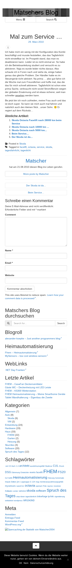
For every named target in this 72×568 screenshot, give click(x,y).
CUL (55, 465)
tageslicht (26, 150)
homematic (59, 478)
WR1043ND (28, 500)
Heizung (12, 441)
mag (37, 482)
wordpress (18, 501)
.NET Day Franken (15, 370)
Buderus (48, 466)
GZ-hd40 (8, 478)
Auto (7, 414)
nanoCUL (20, 486)
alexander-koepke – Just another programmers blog (32, 338)
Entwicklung (11, 425)
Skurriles (9, 445)
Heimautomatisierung (30, 477)
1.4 (17, 466)
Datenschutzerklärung (41, 563)
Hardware (10, 428)
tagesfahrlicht (12, 150)
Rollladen (8, 491)
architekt (24, 465)
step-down (20, 497)
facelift (23, 147)
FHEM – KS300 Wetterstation (20, 390)
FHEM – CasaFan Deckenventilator (24, 384)
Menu (19, 19)
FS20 (62, 472)
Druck (61, 466)
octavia (31, 147)
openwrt (39, 486)
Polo (45, 486)
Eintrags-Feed (12, 517)
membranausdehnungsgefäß (51, 482)
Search (50, 19)
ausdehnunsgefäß (37, 466)
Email (9, 262)
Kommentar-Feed (14, 521)
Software (9, 448)
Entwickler (25, 472)
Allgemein (10, 411)
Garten (11, 438)
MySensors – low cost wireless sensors (25, 356)
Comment (10, 214)
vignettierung (59, 497)
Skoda (22, 143)
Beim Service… (20, 133)
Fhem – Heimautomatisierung (21, 352)
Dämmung (16, 472)
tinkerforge (42, 496)
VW (9, 421)
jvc (18, 481)
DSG (8, 472)
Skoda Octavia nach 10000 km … (30, 127)
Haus (8, 431)
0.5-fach (12, 466)
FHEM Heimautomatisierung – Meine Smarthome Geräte (35, 394)
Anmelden (10, 514)
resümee (57, 486)
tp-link (51, 496)
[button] (8, 47)
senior (15, 491)
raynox (50, 486)
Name (9, 250)
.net (6, 466)
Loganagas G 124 (27, 482)
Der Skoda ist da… (22, 137)
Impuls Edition (10, 482)
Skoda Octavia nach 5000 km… (29, 130)
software (41, 490)
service (40, 147)
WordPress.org (13, 524)
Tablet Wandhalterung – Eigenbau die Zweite (28, 397)
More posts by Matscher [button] (36, 174)
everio (32, 472)
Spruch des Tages (14, 451)
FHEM (11, 435)
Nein (26, 563)
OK (20, 563)
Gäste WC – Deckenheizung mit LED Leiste (28, 387)
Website (9, 275)
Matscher (36, 161)
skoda (49, 147)
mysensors (10, 486)
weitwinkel (9, 501)
